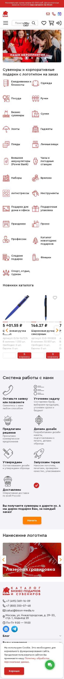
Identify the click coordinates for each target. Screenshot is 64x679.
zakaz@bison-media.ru (48, 14)
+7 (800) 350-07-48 (18, 605)
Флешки (46, 257)
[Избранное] (26, 297)
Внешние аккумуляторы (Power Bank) (20, 161)
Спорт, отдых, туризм (20, 273)
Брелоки (46, 178)
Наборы (16, 178)
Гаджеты (46, 129)
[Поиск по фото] (26, 24)
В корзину (24, 355)
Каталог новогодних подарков (48, 240)
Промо (45, 223)
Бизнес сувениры (17, 114)
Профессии (18, 239)
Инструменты (50, 193)
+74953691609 (53, 14)
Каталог (6, 23)
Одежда (46, 83)
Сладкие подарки (17, 257)
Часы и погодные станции (47, 161)
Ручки (44, 98)
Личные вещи (49, 144)
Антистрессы (20, 193)
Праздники (18, 223)
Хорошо (14, 671)
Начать (32, 520)
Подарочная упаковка (49, 208)
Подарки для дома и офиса (20, 208)
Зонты (15, 129)
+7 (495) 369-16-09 (18, 601)
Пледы (15, 144)
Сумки (45, 113)
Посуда (16, 98)
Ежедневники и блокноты (21, 83)
